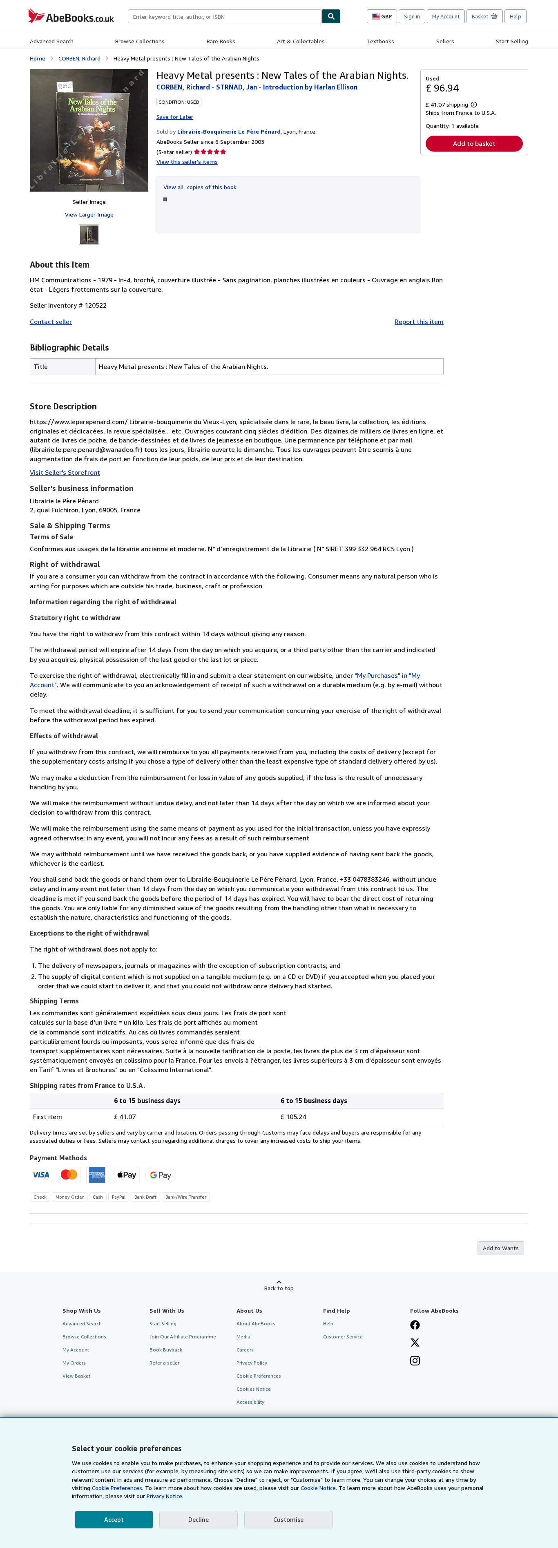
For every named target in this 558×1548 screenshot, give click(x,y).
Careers (245, 1350)
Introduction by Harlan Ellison (310, 87)
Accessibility (250, 1402)
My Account (446, 16)
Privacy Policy (252, 1363)
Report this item (419, 321)
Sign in (412, 16)
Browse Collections (140, 41)
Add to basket (474, 143)
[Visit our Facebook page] (415, 1326)
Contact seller (51, 321)
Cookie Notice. (319, 1487)
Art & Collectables (301, 41)
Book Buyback (166, 1350)
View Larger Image (89, 214)
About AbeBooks (256, 1323)
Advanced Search (52, 41)
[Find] (331, 16)
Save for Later (174, 116)
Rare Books (221, 41)
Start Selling (512, 41)
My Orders (74, 1363)
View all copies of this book (200, 186)
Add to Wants (501, 1247)
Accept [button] (114, 1519)
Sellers (445, 41)
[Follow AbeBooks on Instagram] (415, 1361)
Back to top (279, 1287)
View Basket (76, 1376)
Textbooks (380, 41)
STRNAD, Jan (236, 87)
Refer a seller (164, 1363)
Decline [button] (198, 1519)
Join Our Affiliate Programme (183, 1337)
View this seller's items (187, 161)
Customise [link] (288, 1519)
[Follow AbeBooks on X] (415, 1343)
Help (515, 16)
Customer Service (343, 1337)
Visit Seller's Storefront (65, 472)
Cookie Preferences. (117, 1487)
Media (243, 1337)
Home (37, 58)
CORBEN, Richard (79, 58)
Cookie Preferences (259, 1376)
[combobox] (225, 16)
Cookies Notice (254, 1389)
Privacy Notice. (165, 1495)
